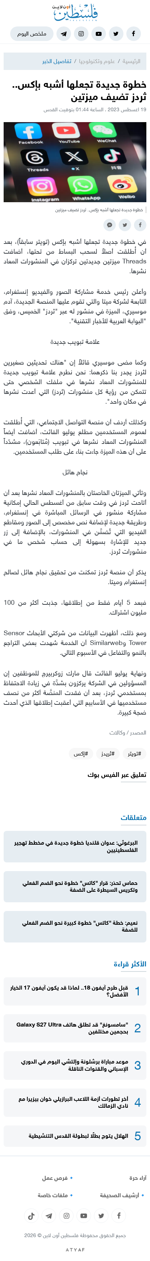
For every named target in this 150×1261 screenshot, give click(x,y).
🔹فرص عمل (58, 1178)
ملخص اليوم (31, 33)
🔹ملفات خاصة (56, 1195)
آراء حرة (138, 1178)
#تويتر (134, 753)
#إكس (81, 753)
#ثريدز (108, 753)
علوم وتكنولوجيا (97, 61)
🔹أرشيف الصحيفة (123, 1195)
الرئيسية (132, 61)
